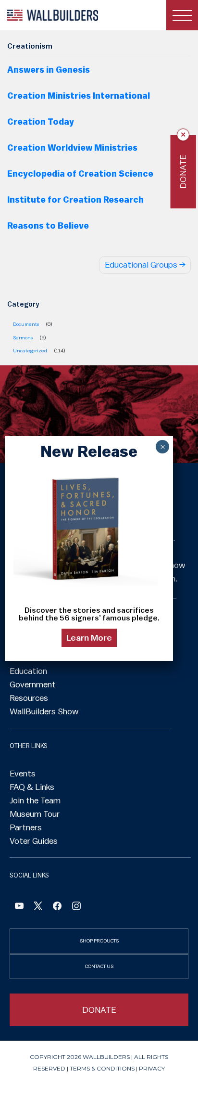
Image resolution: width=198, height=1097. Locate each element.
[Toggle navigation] (182, 15)
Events (23, 773)
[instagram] (76, 907)
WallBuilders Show (44, 711)
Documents (26, 324)
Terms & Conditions (102, 1068)
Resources (29, 698)
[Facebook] (19, 907)
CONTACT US (99, 966)
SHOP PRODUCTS (99, 940)
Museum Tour (35, 814)
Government (33, 684)
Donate (183, 172)
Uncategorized (30, 350)
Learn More (89, 637)
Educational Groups (141, 264)
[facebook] (57, 907)
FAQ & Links (32, 787)
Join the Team (35, 800)
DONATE (99, 1010)
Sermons (23, 337)
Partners (26, 827)
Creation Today (40, 121)
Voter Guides (34, 841)
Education (28, 671)
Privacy (152, 1068)
